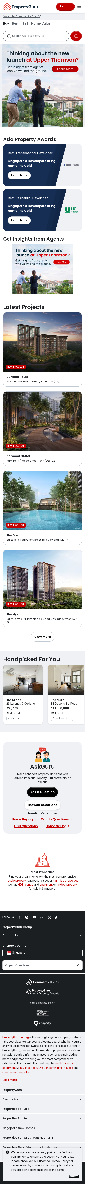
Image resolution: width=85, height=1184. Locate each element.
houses (68, 1067)
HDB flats (24, 1067)
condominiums (64, 1063)
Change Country (14, 946)
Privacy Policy (60, 1161)
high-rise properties (65, 880)
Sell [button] (25, 23)
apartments (9, 1067)
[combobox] (40, 36)
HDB (21, 884)
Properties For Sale (15, 1109)
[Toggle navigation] (79, 6)
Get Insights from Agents (42, 269)
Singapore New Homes (18, 1128)
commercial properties (16, 1072)
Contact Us (10, 935)
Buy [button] (6, 23)
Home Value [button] (40, 23)
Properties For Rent (16, 1118)
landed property (67, 884)
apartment (46, 884)
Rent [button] (16, 23)
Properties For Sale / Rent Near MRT (27, 1138)
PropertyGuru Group (17, 927)
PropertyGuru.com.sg (15, 1037)
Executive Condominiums (47, 1067)
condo (29, 884)
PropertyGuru (12, 1090)
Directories (10, 1099)
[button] (42, 637)
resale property (17, 880)
